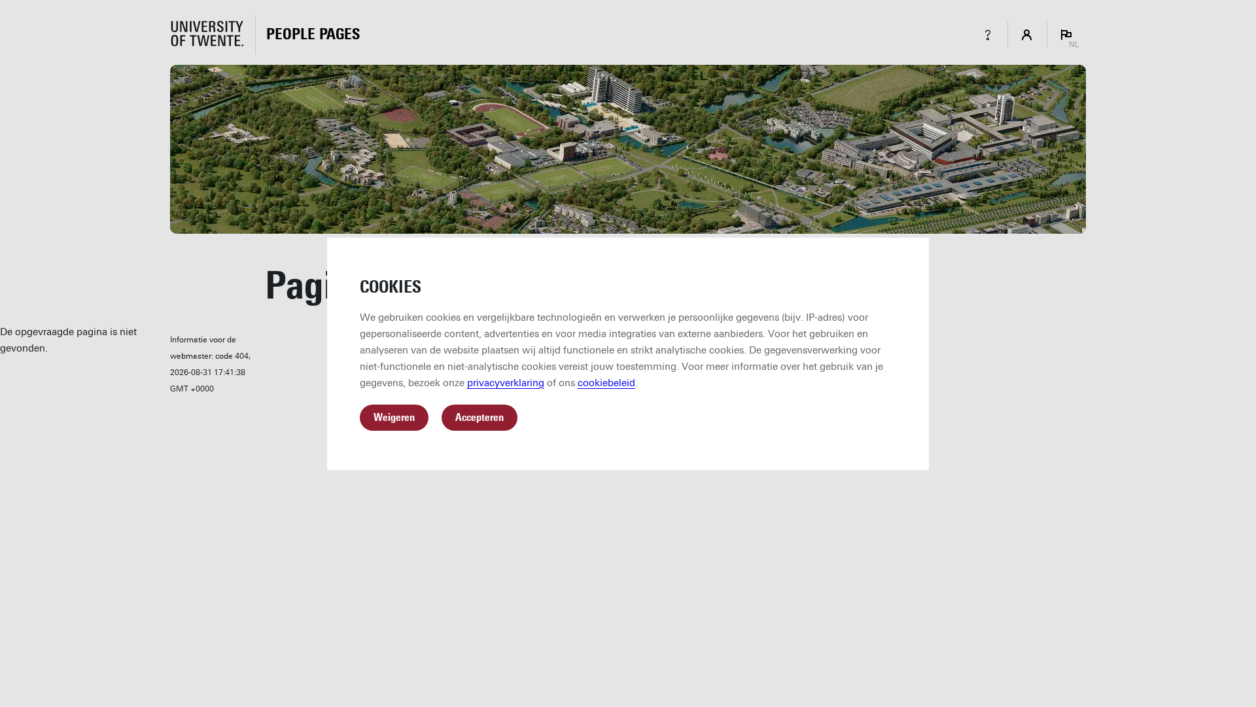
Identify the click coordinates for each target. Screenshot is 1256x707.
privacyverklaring (505, 383)
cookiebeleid (606, 383)
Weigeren (394, 417)
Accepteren (479, 417)
